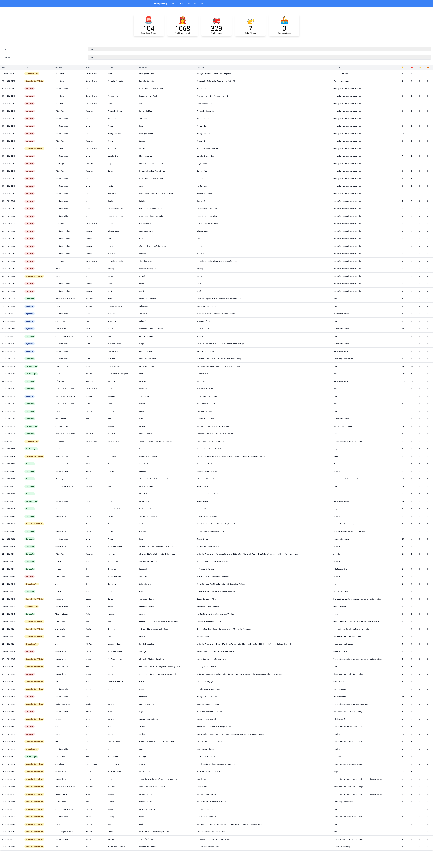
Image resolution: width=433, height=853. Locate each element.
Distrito (5, 49)
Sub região (59, 67)
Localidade (201, 67)
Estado (26, 67)
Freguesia (143, 67)
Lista (174, 3)
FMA (189, 3)
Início (4, 67)
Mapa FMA (198, 3)
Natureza (336, 67)
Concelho (6, 57)
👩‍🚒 (403, 67)
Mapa (181, 3)
